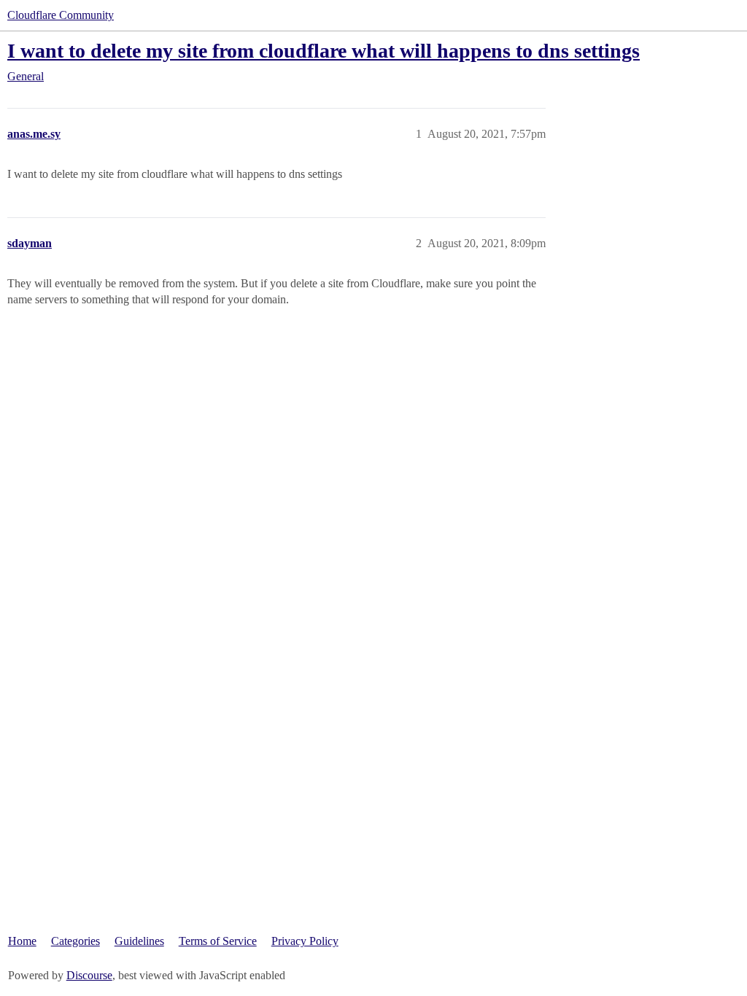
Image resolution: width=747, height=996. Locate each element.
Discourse (89, 975)
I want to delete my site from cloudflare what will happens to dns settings (323, 50)
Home (22, 941)
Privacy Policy (304, 941)
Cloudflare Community (60, 15)
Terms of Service (218, 941)
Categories (75, 941)
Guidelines (139, 941)
